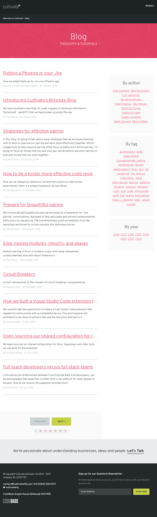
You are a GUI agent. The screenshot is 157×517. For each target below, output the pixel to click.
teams (130, 196)
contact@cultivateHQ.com (17, 484)
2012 (131, 239)
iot (147, 169)
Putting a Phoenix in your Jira (32, 73)
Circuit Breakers (19, 274)
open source (120, 182)
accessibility (127, 152)
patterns (144, 182)
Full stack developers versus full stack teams (48, 367)
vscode (131, 204)
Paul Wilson (140, 104)
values (146, 200)
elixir (134, 169)
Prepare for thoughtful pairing (33, 205)
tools (137, 200)
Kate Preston (123, 104)
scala (130, 191)
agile (139, 152)
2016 (131, 235)
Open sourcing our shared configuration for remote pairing (50, 336)
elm (141, 169)
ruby (116, 191)
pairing (133, 182)
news (139, 178)
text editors (142, 196)
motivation (127, 178)
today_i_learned (122, 200)
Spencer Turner (131, 108)
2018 (116, 235)
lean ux (140, 174)
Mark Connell (122, 122)
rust (123, 191)
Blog (27, 18)
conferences (126, 165)
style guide (142, 191)
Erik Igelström (131, 95)
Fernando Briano (131, 100)
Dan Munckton (140, 91)
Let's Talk (135, 451)
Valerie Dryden (131, 113)
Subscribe (141, 491)
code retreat (131, 156)
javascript (123, 174)
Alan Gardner (121, 91)
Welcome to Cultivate (13, 18)
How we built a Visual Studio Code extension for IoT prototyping (50, 301)
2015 (138, 235)
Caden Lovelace (131, 117)
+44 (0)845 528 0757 (44, 484)
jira (133, 174)
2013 (124, 239)
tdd (122, 196)
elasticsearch (122, 169)
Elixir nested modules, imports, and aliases (45, 243)
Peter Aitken (140, 122)
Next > (61, 421)
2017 (124, 235)
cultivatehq (12, 487)
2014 (146, 235)
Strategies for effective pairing (33, 131)
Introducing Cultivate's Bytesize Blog (40, 100)
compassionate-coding (131, 161)
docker (139, 165)
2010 (138, 239)
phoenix (119, 187)
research (142, 187)
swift (116, 196)
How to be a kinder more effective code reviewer (50, 174)
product (131, 187)
